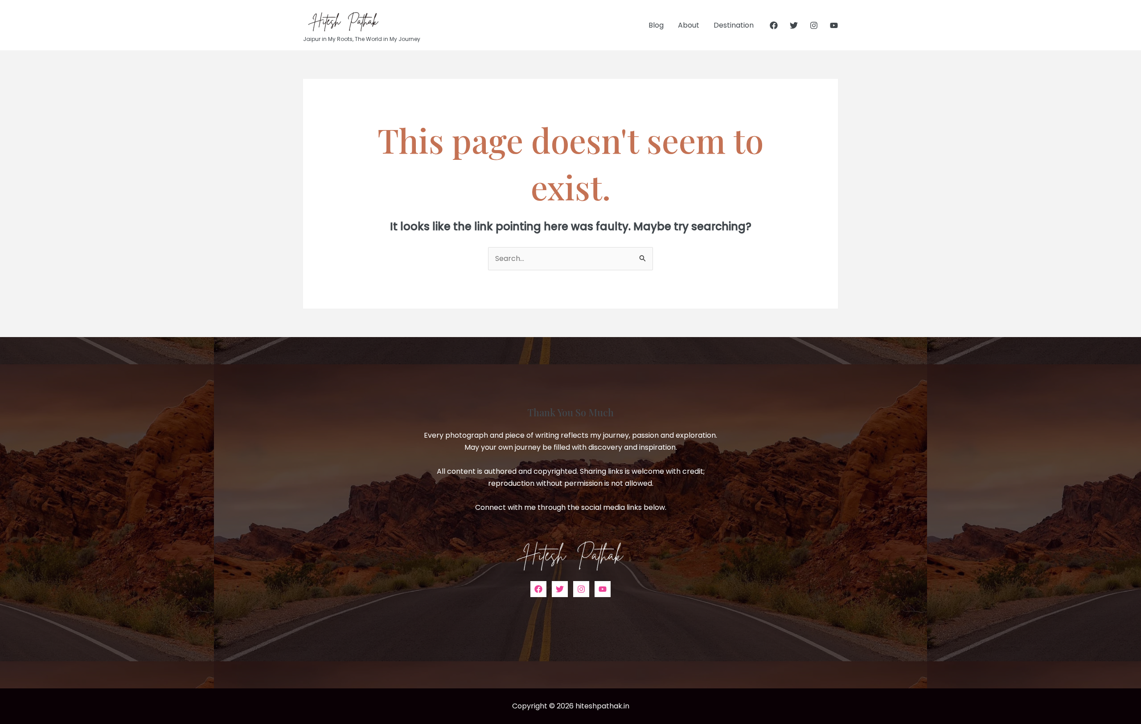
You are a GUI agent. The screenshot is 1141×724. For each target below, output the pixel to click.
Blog (656, 25)
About (688, 25)
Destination (734, 25)
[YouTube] (834, 25)
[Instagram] (814, 25)
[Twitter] (794, 25)
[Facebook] (774, 25)
